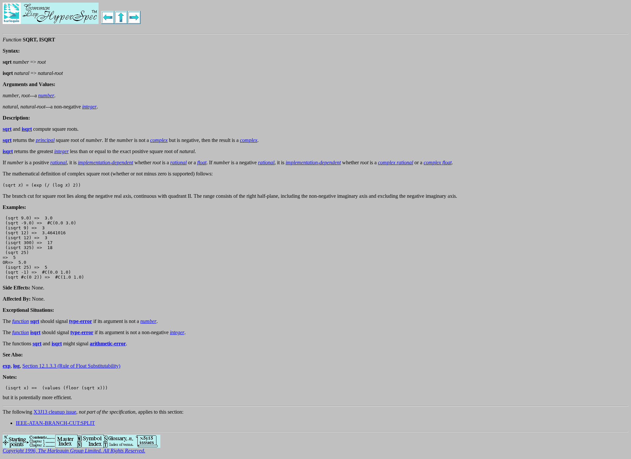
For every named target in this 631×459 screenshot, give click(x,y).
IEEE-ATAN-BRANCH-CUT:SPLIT (55, 423)
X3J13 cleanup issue (55, 412)
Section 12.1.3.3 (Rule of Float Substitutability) (71, 366)
